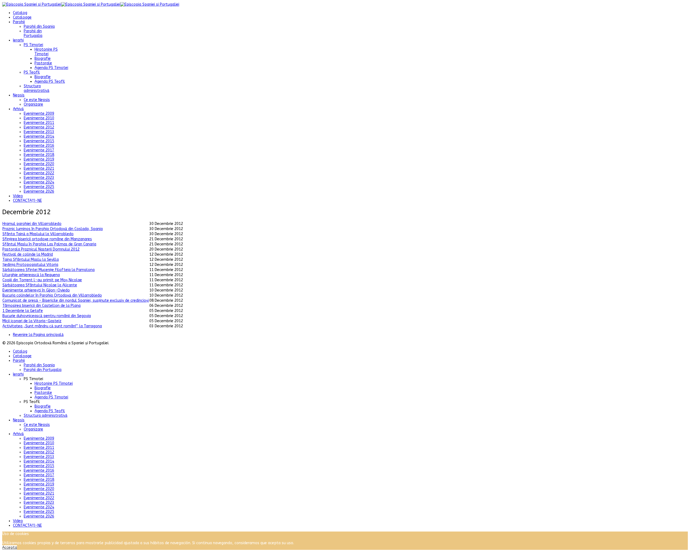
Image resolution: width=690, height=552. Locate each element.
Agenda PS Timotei (51, 67)
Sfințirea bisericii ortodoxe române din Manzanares (47, 239)
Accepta (9, 547)
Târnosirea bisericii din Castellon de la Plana (41, 305)
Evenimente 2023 (39, 177)
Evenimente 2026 (39, 191)
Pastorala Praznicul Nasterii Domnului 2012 (41, 249)
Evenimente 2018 (39, 154)
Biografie (42, 58)
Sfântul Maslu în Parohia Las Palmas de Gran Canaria (49, 244)
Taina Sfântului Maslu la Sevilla (30, 259)
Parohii (19, 22)
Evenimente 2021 (39, 168)
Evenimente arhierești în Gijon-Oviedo (36, 290)
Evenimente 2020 (39, 164)
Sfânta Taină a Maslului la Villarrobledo (38, 234)
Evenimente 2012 (39, 127)
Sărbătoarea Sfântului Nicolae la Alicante (39, 285)
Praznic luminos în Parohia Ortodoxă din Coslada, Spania (52, 229)
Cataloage (22, 17)
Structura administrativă (36, 88)
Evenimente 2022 (39, 173)
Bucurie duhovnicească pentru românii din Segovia (46, 316)
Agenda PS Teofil (49, 81)
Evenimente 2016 (39, 145)
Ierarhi (18, 40)
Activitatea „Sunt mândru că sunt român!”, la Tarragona (52, 326)
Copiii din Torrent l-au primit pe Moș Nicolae (42, 280)
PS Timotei (33, 45)
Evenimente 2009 (39, 113)
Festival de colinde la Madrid (27, 254)
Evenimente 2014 (39, 136)
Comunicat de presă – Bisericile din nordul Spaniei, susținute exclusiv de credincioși (75, 300)
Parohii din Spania (39, 26)
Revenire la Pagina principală (38, 334)
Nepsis (19, 95)
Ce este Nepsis (37, 100)
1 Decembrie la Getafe (22, 310)
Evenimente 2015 (39, 141)
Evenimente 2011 (39, 122)
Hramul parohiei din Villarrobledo (31, 223)
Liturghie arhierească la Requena (31, 275)
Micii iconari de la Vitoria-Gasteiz (31, 321)
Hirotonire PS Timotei (46, 51)
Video (18, 196)
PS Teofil (32, 72)
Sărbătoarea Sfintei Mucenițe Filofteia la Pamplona (48, 270)
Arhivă (18, 109)
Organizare (33, 104)
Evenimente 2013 (39, 132)
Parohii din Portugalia (33, 33)
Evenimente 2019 (39, 159)
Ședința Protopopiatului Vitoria (30, 264)
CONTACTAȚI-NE (27, 200)
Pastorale (43, 63)
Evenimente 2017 (39, 150)
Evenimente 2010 (39, 118)
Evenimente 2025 (39, 187)
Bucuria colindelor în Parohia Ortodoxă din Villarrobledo (52, 295)
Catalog (20, 13)
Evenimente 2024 (39, 182)
